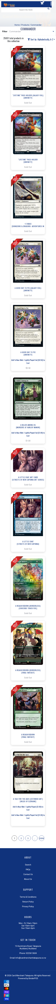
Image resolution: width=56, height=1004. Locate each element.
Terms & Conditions (28, 897)
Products (25, 25)
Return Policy (28, 902)
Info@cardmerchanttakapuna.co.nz (30, 958)
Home (17, 25)
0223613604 (31, 953)
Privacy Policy (28, 906)
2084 (41, 838)
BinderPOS (33, 978)
